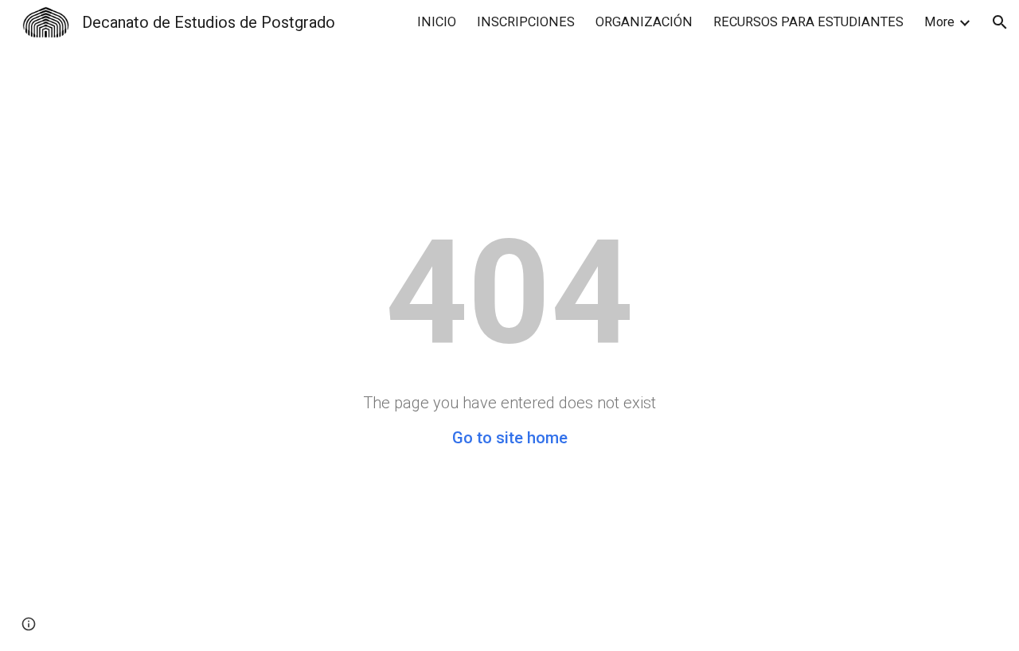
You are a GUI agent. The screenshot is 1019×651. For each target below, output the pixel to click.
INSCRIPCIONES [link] (526, 21)
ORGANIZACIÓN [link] (644, 21)
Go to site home (510, 437)
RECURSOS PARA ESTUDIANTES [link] (808, 21)
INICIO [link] (436, 21)
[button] (1000, 22)
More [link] (939, 21)
